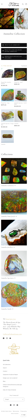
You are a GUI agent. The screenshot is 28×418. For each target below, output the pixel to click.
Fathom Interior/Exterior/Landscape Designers (12, 385)
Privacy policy (24, 411)
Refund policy (16, 411)
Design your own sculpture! (10, 378)
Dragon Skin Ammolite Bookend (6, 83)
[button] (2, 4)
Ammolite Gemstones (7, 185)
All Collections (6, 364)
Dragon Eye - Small (18, 82)
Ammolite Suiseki (6, 309)
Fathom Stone (8, 411)
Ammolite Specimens (7, 278)
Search (5, 367)
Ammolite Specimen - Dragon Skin (7, 124)
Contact (5, 371)
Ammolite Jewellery (7, 247)
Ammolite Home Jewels (8, 216)
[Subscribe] (22, 399)
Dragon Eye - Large (5, 103)
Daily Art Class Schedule (9, 389)
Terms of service (14, 413)
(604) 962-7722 (11, 319)
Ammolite (16, 123)
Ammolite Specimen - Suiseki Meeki (20, 103)
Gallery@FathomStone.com (12, 334)
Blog (4, 381)
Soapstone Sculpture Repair (10, 374)
